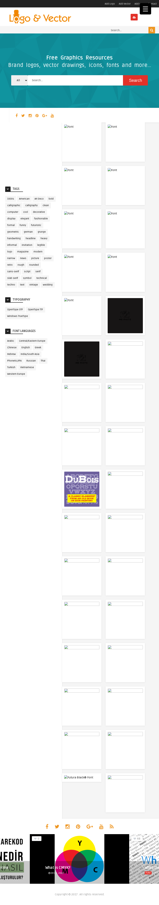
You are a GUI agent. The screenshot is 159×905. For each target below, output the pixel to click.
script (27, 271)
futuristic (36, 225)
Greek (38, 347)
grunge (42, 231)
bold (51, 198)
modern (38, 251)
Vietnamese (27, 367)
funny (23, 225)
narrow (11, 258)
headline (31, 238)
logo (9, 251)
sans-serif (13, 271)
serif (38, 271)
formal (11, 225)
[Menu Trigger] (145, 8)
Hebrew (11, 354)
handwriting (14, 238)
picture (35, 258)
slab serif (12, 278)
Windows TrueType (17, 316)
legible (41, 245)
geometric (13, 231)
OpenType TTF (35, 309)
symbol (27, 278)
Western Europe (16, 374)
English (26, 347)
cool (25, 212)
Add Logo (110, 3)
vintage (33, 284)
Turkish (11, 367)
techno (11, 284)
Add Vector (125, 3)
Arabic (10, 340)
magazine (23, 251)
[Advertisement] (31, 153)
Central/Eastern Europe (32, 340)
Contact (152, 3)
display (11, 218)
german (28, 231)
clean (46, 205)
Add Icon (139, 3)
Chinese (12, 347)
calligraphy (31, 205)
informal (12, 245)
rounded (34, 264)
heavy (44, 238)
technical (41, 278)
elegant (24, 218)
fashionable (41, 218)
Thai (43, 360)
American (24, 198)
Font (148, 873)
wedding (48, 284)
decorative (39, 212)
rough (21, 264)
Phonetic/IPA (14, 360)
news (23, 258)
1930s (10, 198)
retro (10, 264)
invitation (27, 245)
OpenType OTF (15, 309)
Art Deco (39, 198)
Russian (31, 360)
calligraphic (13, 205)
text (22, 284)
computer (12, 212)
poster (48, 258)
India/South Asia (30, 354)
